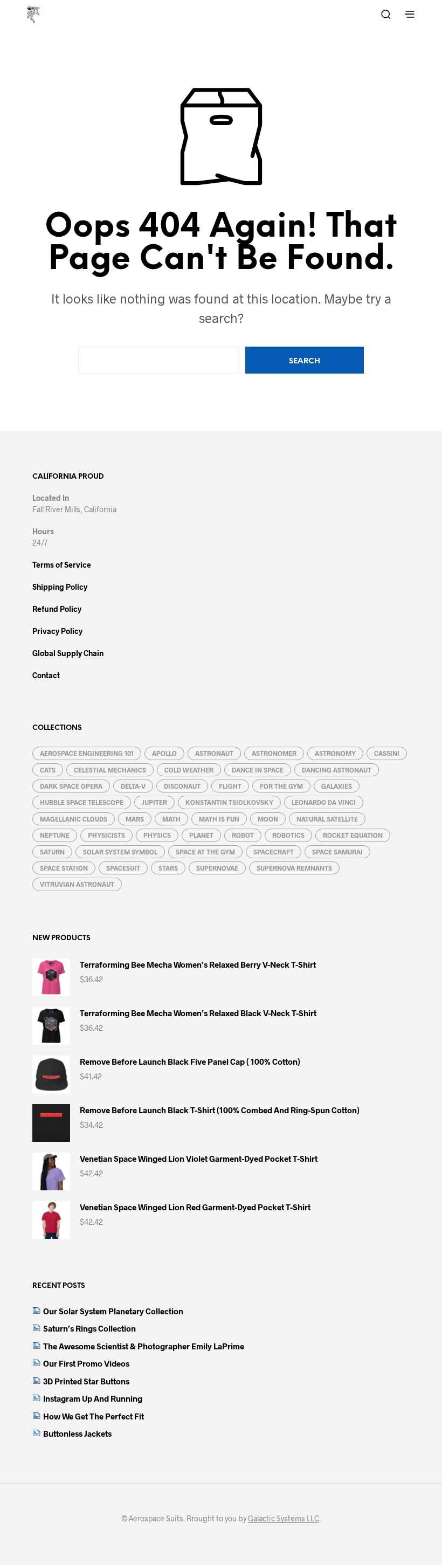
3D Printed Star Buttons (86, 1381)
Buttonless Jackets (77, 1433)
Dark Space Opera (71, 786)
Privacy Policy (57, 631)
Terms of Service (61, 564)
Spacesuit (123, 868)
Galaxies (336, 786)
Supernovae (217, 868)
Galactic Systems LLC (283, 1518)
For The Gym (281, 786)
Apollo (164, 753)
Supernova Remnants (294, 868)
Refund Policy (56, 608)
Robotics (288, 835)
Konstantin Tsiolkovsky (229, 802)
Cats (48, 770)
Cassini (386, 753)
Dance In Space (258, 770)
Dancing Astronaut (336, 770)
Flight (230, 786)
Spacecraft (273, 852)
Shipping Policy (59, 586)
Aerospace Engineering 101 (87, 753)
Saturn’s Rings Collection (89, 1328)
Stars (168, 868)
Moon (268, 819)
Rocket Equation (353, 835)
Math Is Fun (219, 819)
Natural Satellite (327, 819)
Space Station (64, 868)
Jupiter (154, 802)
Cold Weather (188, 770)
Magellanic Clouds (73, 819)
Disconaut (182, 786)
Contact (46, 675)
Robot (243, 835)
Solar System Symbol (120, 852)
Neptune (55, 835)
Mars (135, 819)
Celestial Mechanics (110, 770)
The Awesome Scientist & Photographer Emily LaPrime (143, 1346)
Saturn (52, 852)
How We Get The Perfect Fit (93, 1416)
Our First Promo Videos (86, 1363)
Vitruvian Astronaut (77, 884)
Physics (157, 835)
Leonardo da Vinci (324, 802)
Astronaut (214, 753)
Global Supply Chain (67, 653)
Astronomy (335, 753)
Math (171, 819)
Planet (201, 835)
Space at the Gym (205, 852)
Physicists (106, 835)
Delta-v (133, 786)
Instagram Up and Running (92, 1398)
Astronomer (274, 753)
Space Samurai (337, 852)
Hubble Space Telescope (81, 802)
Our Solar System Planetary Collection (113, 1311)
